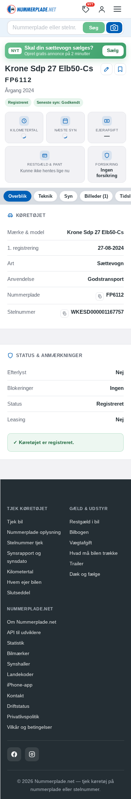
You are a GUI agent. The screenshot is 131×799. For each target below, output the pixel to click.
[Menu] (117, 9)
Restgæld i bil (84, 521)
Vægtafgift (81, 542)
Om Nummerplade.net (31, 622)
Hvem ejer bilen (24, 582)
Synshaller (18, 664)
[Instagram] (32, 754)
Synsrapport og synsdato (24, 557)
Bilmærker (18, 653)
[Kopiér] (100, 296)
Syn (68, 196)
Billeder (96, 196)
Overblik (17, 196)
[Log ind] (102, 9)
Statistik (15, 643)
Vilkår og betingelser (29, 727)
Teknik (45, 196)
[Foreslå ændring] (106, 69)
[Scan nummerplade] (114, 27)
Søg (94, 27)
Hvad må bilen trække (94, 553)
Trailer (76, 563)
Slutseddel (18, 592)
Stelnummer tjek (25, 542)
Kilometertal (20, 571)
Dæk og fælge (85, 574)
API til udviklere (24, 632)
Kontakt (15, 695)
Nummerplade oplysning (34, 532)
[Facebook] (14, 754)
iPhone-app (19, 685)
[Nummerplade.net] (31, 9)
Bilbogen (79, 532)
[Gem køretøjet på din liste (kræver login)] (120, 69)
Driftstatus (18, 706)
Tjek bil (15, 521)
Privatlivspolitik (23, 716)
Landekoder (20, 674)
